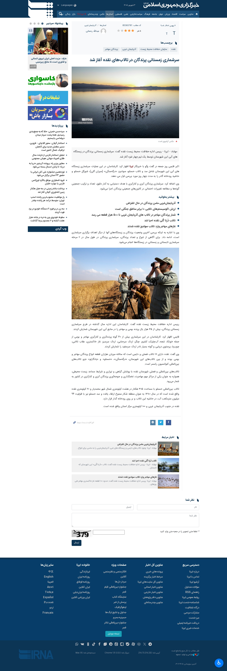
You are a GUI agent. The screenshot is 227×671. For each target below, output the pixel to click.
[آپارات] (133, 644)
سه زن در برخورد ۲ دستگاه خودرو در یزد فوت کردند (47, 210)
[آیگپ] (122, 644)
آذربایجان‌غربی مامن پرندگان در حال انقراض (151, 203)
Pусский (48, 602)
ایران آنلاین (84, 587)
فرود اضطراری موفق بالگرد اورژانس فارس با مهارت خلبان (48, 182)
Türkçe (49, 592)
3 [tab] (35, 24)
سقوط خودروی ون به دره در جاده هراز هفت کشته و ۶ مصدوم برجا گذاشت (47, 219)
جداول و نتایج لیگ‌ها (115, 612)
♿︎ (219, 662)
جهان (161, 14)
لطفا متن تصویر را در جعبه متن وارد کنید (179, 531)
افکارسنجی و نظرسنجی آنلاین (114, 574)
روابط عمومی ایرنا (190, 597)
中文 (50, 572)
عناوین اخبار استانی (153, 587)
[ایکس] (144, 644)
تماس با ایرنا (193, 577)
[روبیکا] (139, 644)
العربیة (50, 582)
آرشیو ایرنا (194, 582)
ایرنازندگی (85, 572)
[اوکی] (88, 644)
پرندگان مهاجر (111, 49)
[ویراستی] (105, 644)
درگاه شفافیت (192, 608)
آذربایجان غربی (90, 25)
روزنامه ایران (84, 577)
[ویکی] (82, 644)
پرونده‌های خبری (154, 572)
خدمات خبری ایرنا (190, 628)
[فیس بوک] (99, 644)
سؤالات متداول (192, 587)
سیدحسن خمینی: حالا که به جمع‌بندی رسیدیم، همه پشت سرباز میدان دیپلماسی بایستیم (47, 135)
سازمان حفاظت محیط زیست (153, 49)
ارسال (76, 543)
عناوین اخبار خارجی (153, 592)
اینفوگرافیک (120, 607)
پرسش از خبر (120, 602)
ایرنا (170, 5)
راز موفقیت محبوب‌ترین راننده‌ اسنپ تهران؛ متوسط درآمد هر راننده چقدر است (48, 200)
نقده (173, 49)
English (48, 577)
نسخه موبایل (113, 634)
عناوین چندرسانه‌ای (153, 602)
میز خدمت (194, 618)
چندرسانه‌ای (93, 14)
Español (48, 597)
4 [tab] (31, 24)
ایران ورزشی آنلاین (80, 597)
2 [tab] (38, 24)
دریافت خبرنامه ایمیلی (188, 623)
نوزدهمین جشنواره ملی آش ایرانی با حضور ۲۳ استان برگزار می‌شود (48, 173)
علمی (126, 14)
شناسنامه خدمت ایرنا (189, 602)
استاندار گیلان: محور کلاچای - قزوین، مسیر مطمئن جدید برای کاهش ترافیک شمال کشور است (47, 146)
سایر (61, 14)
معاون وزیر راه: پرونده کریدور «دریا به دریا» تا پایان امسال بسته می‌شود (47, 165)
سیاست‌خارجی (136, 14)
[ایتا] (116, 644)
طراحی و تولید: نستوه (184, 654)
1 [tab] (42, 24)
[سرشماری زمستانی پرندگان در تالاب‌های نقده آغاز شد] (125, 284)
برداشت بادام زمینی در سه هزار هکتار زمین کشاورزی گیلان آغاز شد (47, 190)
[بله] (127, 644)
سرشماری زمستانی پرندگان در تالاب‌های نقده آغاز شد (134, 60)
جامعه (154, 14)
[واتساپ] (76, 644)
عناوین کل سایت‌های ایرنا (150, 582)
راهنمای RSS (192, 592)
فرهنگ (147, 14)
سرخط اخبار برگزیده (153, 577)
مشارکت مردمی (191, 613)
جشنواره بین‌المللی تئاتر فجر (115, 625)
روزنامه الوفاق (83, 582)
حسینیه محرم (119, 618)
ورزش (167, 14)
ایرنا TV (80, 14)
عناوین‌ (190, 14)
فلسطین (118, 14)
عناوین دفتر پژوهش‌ (153, 597)
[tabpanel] (48, 49)
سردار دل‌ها (120, 582)
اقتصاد (174, 14)
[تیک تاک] (93, 644)
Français (48, 613)
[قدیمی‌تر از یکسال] (168, 449)
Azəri (50, 587)
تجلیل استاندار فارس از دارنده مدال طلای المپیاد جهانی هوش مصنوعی (48, 157)
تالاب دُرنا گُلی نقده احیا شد (160, 220)
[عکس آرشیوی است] (125, 102)
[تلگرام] (150, 644)
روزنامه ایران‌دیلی (81, 592)
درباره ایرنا (194, 572)
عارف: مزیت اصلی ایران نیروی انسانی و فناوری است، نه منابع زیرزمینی (48, 60)
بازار (73, 14)
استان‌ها (109, 14)
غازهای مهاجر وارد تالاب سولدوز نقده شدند (152, 226)
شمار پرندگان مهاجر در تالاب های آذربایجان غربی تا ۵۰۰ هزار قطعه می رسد (134, 215)
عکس (102, 14)
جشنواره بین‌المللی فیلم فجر (115, 589)
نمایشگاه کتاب (119, 597)
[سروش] (110, 644)
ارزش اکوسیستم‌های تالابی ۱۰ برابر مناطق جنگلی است (145, 209)
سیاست (182, 14)
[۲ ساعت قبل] (48, 41)
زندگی (67, 14)
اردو (51, 608)
